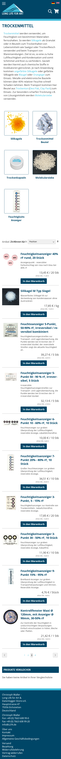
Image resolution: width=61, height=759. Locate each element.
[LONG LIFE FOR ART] (12, 9)
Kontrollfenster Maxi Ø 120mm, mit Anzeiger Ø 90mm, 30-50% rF (37, 614)
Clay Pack (45, 88)
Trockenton (22, 88)
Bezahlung (7, 746)
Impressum (8, 735)
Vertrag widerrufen (12, 752)
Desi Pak (34, 88)
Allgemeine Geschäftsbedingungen (20, 738)
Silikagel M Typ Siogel (35, 291)
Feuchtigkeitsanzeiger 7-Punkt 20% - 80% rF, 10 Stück (38, 460)
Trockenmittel (11, 33)
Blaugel (23, 74)
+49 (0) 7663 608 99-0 (18, 718)
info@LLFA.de (9, 724)
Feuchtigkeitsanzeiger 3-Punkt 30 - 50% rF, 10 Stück (39, 536)
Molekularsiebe (43, 95)
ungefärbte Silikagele (25, 71)
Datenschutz (9, 756)
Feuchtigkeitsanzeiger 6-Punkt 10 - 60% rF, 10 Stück (39, 421)
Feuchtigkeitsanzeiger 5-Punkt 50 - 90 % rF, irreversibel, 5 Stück (39, 376)
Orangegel (39, 74)
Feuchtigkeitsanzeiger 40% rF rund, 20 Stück (39, 256)
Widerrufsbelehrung (13, 749)
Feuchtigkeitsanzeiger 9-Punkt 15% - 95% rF (38, 573)
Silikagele (36, 40)
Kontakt (6, 732)
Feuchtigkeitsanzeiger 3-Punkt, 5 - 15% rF (38, 499)
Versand (6, 743)
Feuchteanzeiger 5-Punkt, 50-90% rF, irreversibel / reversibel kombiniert (39, 328)
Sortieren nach (19, 241)
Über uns (7, 729)
